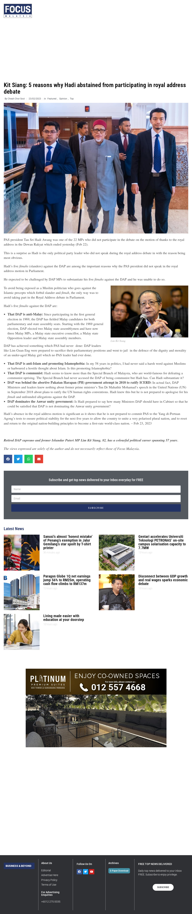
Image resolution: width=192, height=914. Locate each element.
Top (72, 98)
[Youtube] (91, 871)
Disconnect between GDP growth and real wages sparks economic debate (163, 580)
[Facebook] (79, 871)
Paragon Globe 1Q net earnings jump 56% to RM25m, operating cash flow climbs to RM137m (67, 580)
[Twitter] (85, 871)
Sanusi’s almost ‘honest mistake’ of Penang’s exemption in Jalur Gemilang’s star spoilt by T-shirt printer (68, 542)
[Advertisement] (96, 49)
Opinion (63, 98)
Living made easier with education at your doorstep (63, 618)
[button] (8, 459)
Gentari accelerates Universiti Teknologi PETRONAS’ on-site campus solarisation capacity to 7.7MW (162, 542)
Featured (51, 98)
